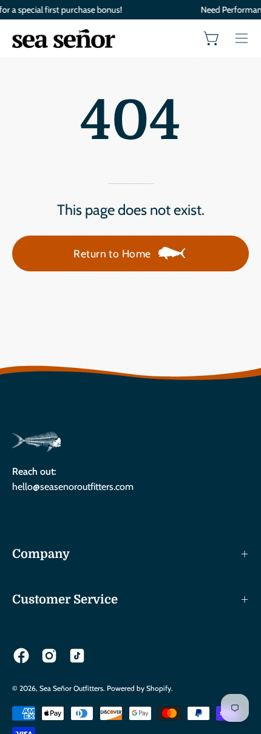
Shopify (158, 688)
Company (41, 554)
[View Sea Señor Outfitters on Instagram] (49, 656)
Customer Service (65, 600)
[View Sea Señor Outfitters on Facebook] (21, 656)
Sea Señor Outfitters (71, 688)
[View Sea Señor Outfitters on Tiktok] (77, 656)
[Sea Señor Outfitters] (63, 38)
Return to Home (112, 253)
